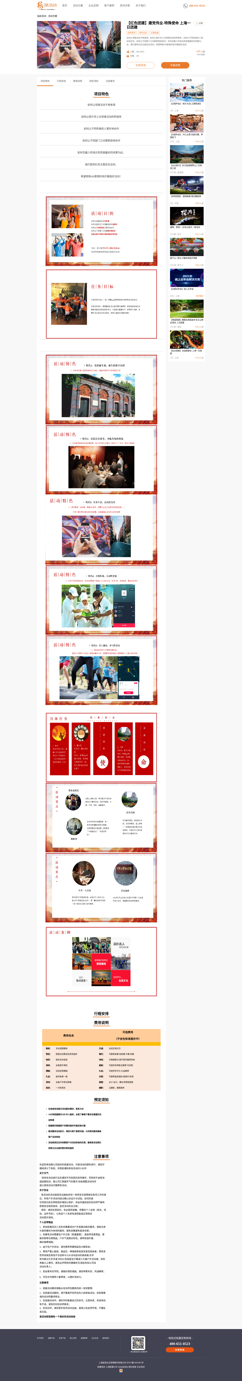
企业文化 (95, 1338)
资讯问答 (125, 5)
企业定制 (94, 5)
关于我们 (141, 5)
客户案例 (109, 5)
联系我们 (106, 1338)
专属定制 (175, 65)
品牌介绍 (51, 1338)
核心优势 (73, 1338)
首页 (64, 5)
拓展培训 (101, 1367)
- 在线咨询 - (179, 1350)
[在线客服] (236, 1084)
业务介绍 (62, 1338)
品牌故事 (84, 1338)
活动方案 (78, 5)
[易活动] (47, 10)
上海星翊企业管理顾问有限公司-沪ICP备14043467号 (121, 1363)
